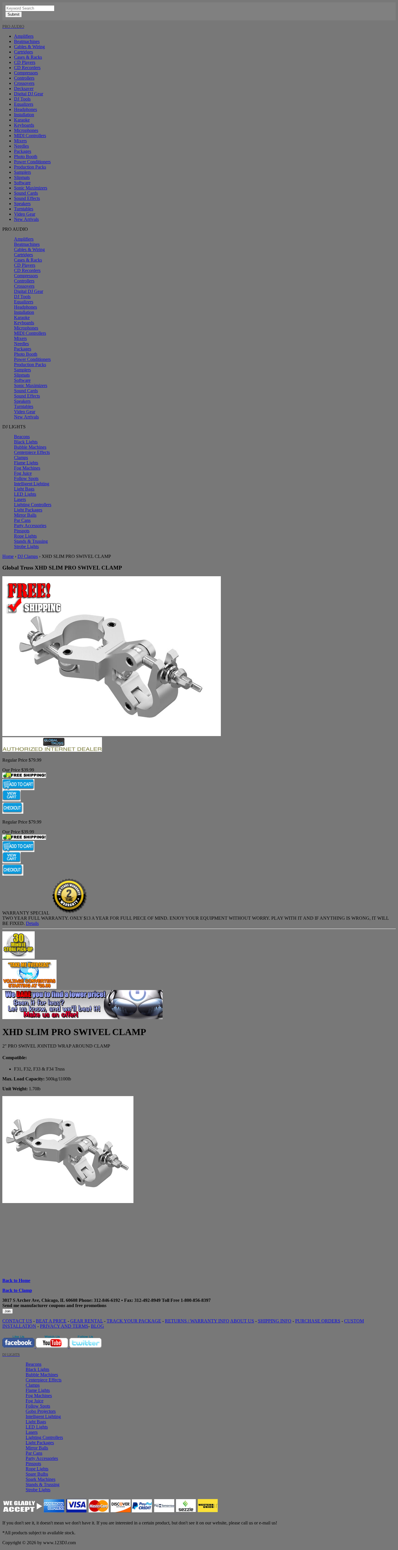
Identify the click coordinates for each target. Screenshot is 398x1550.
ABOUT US (242, 1320)
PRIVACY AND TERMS (64, 1326)
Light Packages (28, 509)
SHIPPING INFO (274, 1320)
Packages (22, 151)
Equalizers (23, 104)
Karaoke (22, 119)
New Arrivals (26, 219)
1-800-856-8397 (196, 1300)
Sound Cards (26, 193)
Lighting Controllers (32, 504)
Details (32, 923)
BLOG (97, 1326)
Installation (24, 114)
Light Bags (24, 488)
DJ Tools (22, 98)
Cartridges (23, 51)
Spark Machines (40, 1479)
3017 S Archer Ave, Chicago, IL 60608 (40, 1300)
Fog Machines (27, 468)
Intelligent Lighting (31, 483)
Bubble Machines (30, 447)
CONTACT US (17, 1320)
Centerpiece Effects (32, 452)
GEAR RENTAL (86, 1320)
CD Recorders (27, 67)
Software (22, 182)
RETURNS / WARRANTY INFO (197, 1320)
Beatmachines (27, 41)
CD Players (24, 62)
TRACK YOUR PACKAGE (134, 1320)
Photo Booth (25, 156)
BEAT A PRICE (51, 1320)
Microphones (26, 130)
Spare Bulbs (37, 1474)
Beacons (22, 436)
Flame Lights (26, 462)
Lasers (20, 499)
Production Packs (30, 166)
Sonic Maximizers (30, 187)
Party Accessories (30, 525)
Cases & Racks (28, 57)
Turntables (23, 208)
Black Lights (26, 441)
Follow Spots (26, 478)
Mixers (20, 140)
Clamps (21, 457)
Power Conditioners (32, 161)
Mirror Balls (25, 515)
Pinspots (21, 530)
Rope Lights (25, 536)
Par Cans (22, 520)
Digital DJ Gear (28, 93)
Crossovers (24, 83)
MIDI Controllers (30, 135)
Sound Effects (27, 198)
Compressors (26, 72)
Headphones (25, 109)
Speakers (22, 203)
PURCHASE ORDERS (317, 1320)
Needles (21, 146)
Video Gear (24, 214)
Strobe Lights (26, 546)
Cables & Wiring (29, 46)
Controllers (24, 78)
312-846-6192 (107, 1300)
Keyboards (24, 125)
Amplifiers (24, 36)
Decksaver (24, 88)
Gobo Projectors (41, 1411)
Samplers (22, 172)
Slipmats (22, 177)
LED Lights (25, 494)
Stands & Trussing (31, 541)
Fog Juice (23, 473)
